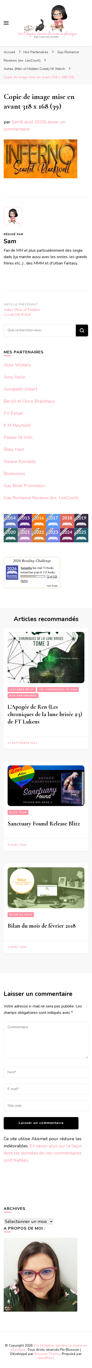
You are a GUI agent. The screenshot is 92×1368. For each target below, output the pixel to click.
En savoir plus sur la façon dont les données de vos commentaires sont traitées (43, 1153)
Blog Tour (18, 812)
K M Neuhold (17, 425)
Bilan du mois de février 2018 (42, 925)
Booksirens (14, 474)
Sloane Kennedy (20, 461)
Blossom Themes (47, 1354)
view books (52, 585)
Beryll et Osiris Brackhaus (29, 401)
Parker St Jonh (18, 437)
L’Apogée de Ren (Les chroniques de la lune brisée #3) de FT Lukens (45, 714)
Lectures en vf (21, 689)
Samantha (26, 568)
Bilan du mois (20, 914)
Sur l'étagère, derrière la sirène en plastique (49, 1347)
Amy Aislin (14, 377)
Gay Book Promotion (24, 486)
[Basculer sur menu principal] (6, 23)
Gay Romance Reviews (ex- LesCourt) (41, 498)
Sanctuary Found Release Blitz (44, 823)
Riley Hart (14, 449)
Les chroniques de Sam (58, 689)
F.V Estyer (13, 413)
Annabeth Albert (20, 389)
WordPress (45, 1358)
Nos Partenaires (35, 52)
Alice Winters (17, 365)
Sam (16, 122)
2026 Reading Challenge (32, 560)
